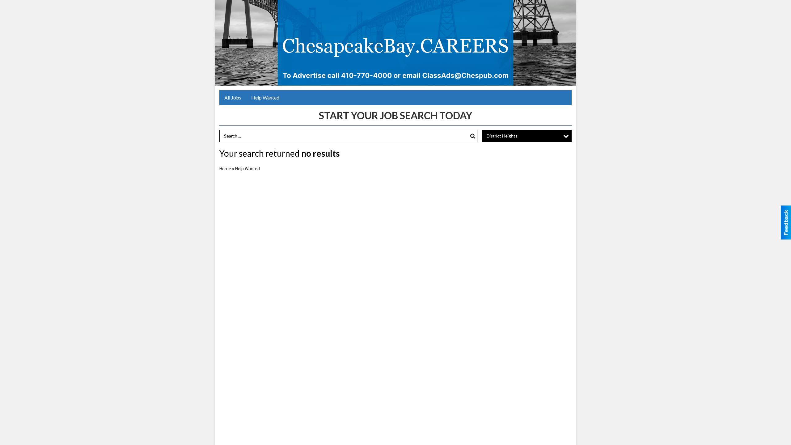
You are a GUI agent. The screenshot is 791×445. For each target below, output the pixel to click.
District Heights (502, 135)
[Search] (472, 136)
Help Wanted (265, 97)
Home (225, 168)
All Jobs (232, 97)
